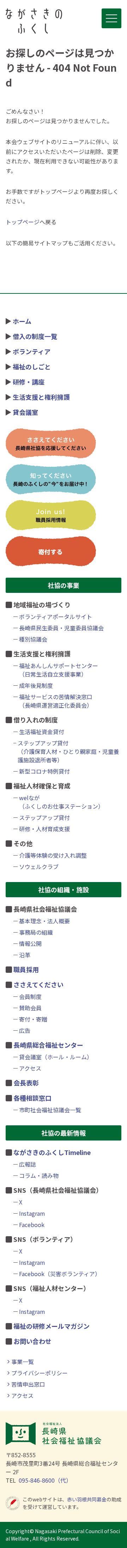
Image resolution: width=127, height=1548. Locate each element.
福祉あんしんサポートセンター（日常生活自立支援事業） (58, 669)
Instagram (32, 1213)
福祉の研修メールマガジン (51, 1325)
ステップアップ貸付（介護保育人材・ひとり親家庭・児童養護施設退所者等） (68, 751)
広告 (24, 1030)
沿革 (24, 955)
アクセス (30, 1068)
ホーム (22, 321)
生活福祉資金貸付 (41, 731)
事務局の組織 (36, 932)
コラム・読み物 (39, 1175)
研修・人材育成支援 (44, 828)
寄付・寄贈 (33, 1019)
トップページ (23, 222)
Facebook (31, 1224)
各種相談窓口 (32, 1097)
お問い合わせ (32, 1341)
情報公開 (30, 943)
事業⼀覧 (22, 1361)
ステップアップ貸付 (44, 817)
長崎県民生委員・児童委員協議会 (61, 628)
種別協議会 (33, 639)
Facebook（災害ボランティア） (60, 1273)
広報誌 (27, 1164)
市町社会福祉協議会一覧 (50, 1110)
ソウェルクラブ (39, 866)
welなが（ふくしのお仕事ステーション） (61, 801)
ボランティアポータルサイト (55, 616)
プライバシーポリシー (39, 1373)
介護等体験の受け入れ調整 (53, 855)
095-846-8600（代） (45, 1480)
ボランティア (31, 351)
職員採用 (26, 969)
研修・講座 (28, 381)
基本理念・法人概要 (44, 921)
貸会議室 (25, 412)
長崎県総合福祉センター (48, 1044)
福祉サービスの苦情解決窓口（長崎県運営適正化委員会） (55, 700)
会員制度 (30, 996)
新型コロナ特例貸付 (44, 771)
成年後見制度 (36, 685)
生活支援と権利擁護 (41, 396)
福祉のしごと (32, 366)
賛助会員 (30, 1008)
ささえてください (38, 984)
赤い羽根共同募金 (87, 1499)
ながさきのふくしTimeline (52, 1152)
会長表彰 (26, 1082)
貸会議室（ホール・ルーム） (55, 1057)
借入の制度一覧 (35, 336)
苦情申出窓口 (28, 1384)
